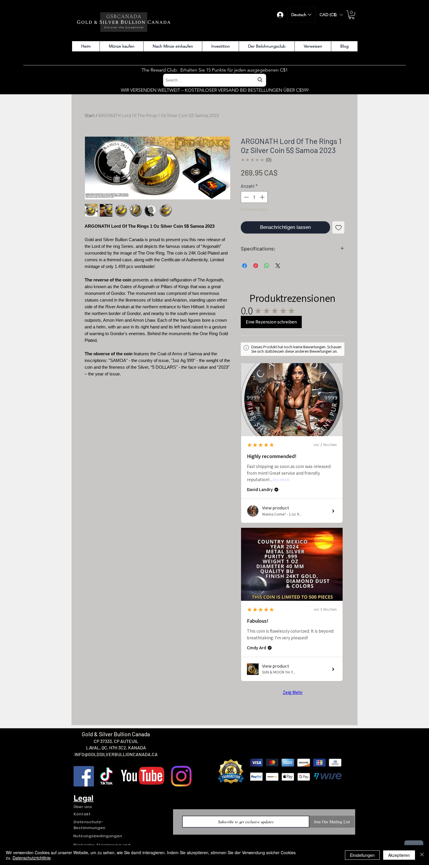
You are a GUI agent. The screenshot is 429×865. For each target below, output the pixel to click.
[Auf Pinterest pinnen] (255, 265)
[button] (331, 15)
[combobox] (214, 80)
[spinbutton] (254, 197)
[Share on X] (277, 265)
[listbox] (331, 15)
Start (90, 115)
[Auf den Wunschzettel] (338, 227)
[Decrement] (246, 197)
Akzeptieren (399, 855)
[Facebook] (84, 776)
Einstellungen (362, 855)
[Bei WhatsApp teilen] (266, 265)
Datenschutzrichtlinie (32, 858)
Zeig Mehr (281, 480)
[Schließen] (421, 855)
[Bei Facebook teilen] (244, 265)
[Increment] (263, 197)
